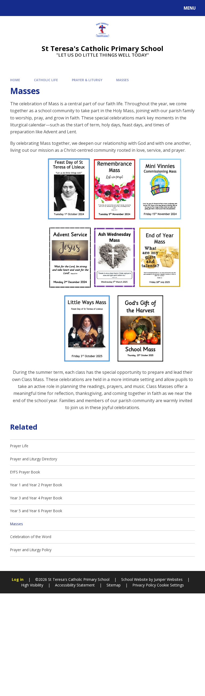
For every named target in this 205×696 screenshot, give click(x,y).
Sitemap (114, 585)
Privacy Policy (144, 585)
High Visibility (32, 585)
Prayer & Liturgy (87, 80)
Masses (122, 80)
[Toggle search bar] (10, 8)
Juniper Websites (168, 579)
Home (15, 80)
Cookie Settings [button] (170, 585)
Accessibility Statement (75, 585)
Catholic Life (46, 80)
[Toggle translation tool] (24, 8)
